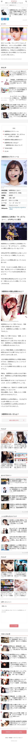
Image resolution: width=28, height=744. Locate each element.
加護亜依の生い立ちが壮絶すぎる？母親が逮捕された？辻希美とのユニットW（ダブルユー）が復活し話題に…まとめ (18, 13)
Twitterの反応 (8, 148)
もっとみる (25, 511)
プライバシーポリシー (18, 737)
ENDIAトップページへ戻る (14, 732)
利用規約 (11, 737)
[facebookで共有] (5, 19)
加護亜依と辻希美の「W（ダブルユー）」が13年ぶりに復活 (15, 135)
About (6, 737)
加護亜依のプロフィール (12, 131)
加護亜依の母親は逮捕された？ (13, 139)
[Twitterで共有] (2, 19)
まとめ (6, 151)
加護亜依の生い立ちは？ (12, 142)
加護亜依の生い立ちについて (14, 145)
